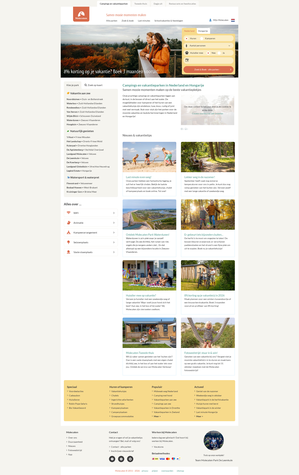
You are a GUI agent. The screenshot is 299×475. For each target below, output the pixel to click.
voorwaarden (167, 471)
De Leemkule (77, 158)
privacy (145, 471)
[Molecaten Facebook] (112, 459)
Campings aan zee (162, 403)
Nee (214, 52)
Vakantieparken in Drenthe (167, 408)
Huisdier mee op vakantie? (141, 295)
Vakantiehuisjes (118, 391)
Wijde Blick (84, 116)
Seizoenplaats (81, 242)
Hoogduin (82, 124)
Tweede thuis (140, 3)
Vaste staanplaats (83, 252)
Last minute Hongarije (207, 412)
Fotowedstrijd (75, 450)
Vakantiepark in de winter (208, 408)
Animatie (78, 222)
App (70, 454)
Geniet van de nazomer (207, 391)
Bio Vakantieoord (77, 408)
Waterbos (84, 103)
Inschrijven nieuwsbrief (122, 451)
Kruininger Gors (82, 191)
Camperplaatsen (119, 412)
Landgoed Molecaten (81, 154)
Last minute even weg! (139, 177)
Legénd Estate (79, 170)
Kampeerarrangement (85, 232)
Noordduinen (85, 99)
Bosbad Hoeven (82, 187)
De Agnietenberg (85, 149)
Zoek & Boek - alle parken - (207, 69)
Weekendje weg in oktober (209, 395)
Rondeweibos (86, 107)
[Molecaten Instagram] (121, 459)
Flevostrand (80, 183)
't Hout (78, 137)
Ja (224, 52)
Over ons (72, 437)
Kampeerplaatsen (119, 408)
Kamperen (209, 38)
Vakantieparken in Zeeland (167, 412)
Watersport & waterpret (84, 177)
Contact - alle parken (121, 446)
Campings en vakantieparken (114, 3)
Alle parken (111, 20)
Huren (193, 38)
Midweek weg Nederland (166, 391)
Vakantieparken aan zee (165, 399)
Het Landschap (84, 141)
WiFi (76, 212)
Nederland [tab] (189, 31)
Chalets (115, 395)
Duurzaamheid (75, 441)
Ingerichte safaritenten (122, 399)
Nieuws (72, 446)
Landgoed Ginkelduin (88, 166)
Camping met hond (163, 395)
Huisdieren (74, 399)
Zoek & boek (128, 20)
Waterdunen (83, 120)
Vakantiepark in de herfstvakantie (212, 399)
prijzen (155, 471)
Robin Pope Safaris (78, 403)
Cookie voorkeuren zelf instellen (207, 113)
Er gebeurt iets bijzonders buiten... (203, 234)
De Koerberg (77, 162)
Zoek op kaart (95, 85)
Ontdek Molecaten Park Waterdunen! (147, 234)
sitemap (180, 471)
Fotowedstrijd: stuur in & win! (201, 352)
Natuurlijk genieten (82, 131)
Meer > (157, 416)
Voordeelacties (76, 391)
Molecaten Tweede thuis (140, 352)
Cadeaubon (74, 395)
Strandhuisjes (117, 403)
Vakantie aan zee (80, 93)
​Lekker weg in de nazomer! (199, 177)
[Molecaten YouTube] (130, 459)
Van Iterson (85, 111)
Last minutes (144, 20)
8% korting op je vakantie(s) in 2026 (204, 295)
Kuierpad (82, 145)
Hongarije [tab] (203, 31)
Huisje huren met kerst (207, 403)
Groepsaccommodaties (122, 416)
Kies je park (72, 85)
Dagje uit (158, 3)
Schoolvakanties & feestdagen (168, 20)
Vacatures (159, 446)
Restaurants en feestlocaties (182, 3)
